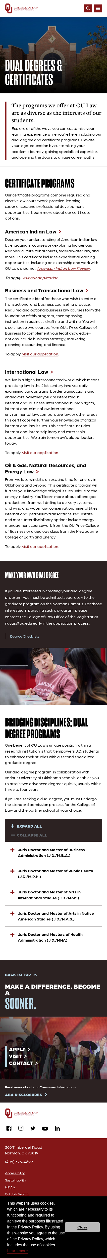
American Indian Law (30, 231)
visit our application (40, 277)
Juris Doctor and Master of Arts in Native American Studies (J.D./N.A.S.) (56, 916)
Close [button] (82, 1227)
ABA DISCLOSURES (23, 1094)
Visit (15, 1056)
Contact (21, 1063)
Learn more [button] (17, 1251)
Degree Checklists (24, 636)
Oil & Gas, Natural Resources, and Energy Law (45, 468)
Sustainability (15, 1180)
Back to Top (18, 974)
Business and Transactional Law (44, 290)
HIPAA (10, 1187)
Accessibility (15, 1173)
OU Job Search (17, 1194)
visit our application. (40, 452)
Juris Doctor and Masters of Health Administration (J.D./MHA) (50, 937)
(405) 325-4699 (19, 1161)
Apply (17, 1049)
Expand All (29, 826)
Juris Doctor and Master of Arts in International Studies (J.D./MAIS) (49, 894)
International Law (26, 372)
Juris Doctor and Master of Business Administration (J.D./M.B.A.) (51, 852)
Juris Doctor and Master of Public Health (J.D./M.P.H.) (55, 873)
